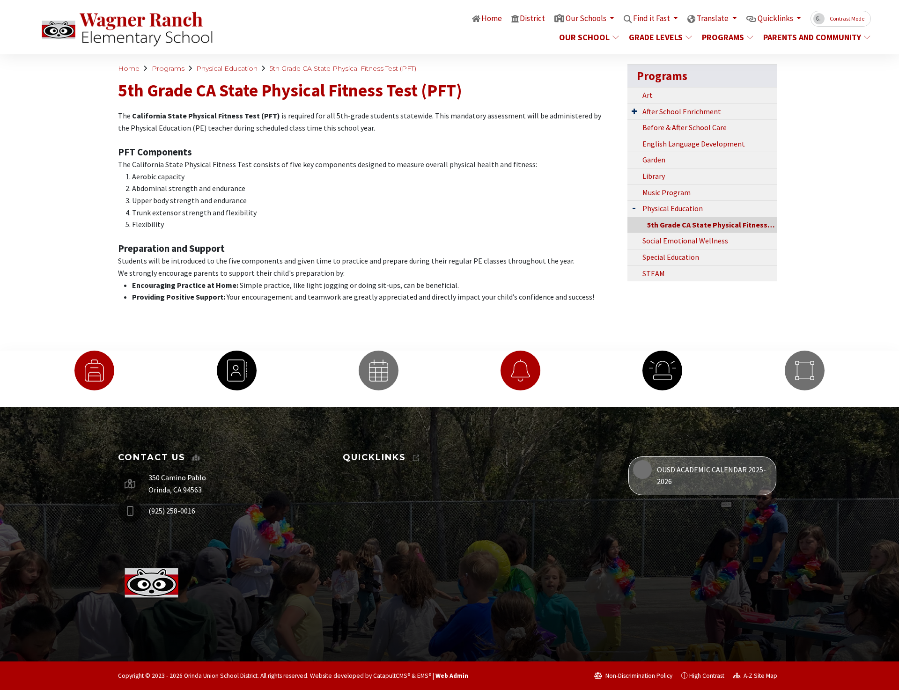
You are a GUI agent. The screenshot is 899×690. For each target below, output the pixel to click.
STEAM (653, 273)
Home (491, 18)
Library (653, 176)
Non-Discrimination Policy (638, 676)
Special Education (670, 257)
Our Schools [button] (587, 18)
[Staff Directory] (236, 370)
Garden (653, 159)
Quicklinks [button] (776, 18)
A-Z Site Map (759, 676)
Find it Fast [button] (652, 18)
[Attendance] (94, 370)
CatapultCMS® (391, 676)
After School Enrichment (681, 111)
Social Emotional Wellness (685, 240)
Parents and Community (811, 37)
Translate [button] (713, 18)
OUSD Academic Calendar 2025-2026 (711, 475)
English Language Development (693, 143)
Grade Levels (656, 37)
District (532, 18)
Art (647, 95)
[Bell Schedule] (520, 370)
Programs (723, 37)
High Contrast (706, 676)
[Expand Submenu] (634, 110)
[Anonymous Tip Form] (662, 370)
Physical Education (227, 68)
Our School (584, 37)
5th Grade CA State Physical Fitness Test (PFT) (343, 68)
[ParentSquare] (804, 370)
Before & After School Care (684, 127)
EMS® (424, 676)
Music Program (666, 192)
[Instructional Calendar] (378, 370)
